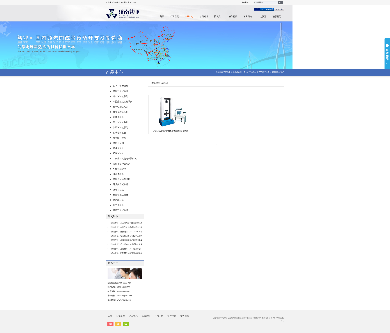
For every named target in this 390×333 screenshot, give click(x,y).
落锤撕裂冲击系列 (121, 163)
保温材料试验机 (277, 72)
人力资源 (262, 16)
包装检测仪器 (119, 132)
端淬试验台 (118, 148)
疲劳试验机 (118, 205)
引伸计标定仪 (119, 169)
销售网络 (247, 16)
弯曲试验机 (118, 117)
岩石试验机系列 (120, 127)
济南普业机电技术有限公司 (234, 72)
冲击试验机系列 (120, 96)
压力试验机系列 (120, 122)
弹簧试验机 (118, 174)
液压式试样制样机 (121, 179)
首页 (162, 16)
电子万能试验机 (263, 72)
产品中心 (189, 16)
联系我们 (277, 16)
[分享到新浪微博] (110, 324)
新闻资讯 (203, 16)
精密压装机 (118, 200)
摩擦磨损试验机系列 (122, 101)
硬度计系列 (118, 143)
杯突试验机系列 (120, 112)
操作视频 (233, 16)
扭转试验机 (118, 153)
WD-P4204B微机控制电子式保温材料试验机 (170, 131)
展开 (387, 54)
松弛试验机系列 (120, 107)
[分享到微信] (126, 324)
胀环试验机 (118, 189)
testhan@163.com (124, 296)
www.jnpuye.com (124, 300)
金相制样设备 (119, 138)
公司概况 (174, 16)
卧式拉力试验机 (120, 184)
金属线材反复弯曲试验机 (124, 158)
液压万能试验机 (120, 91)
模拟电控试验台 (120, 195)
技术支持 (218, 16)
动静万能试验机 (120, 210)
